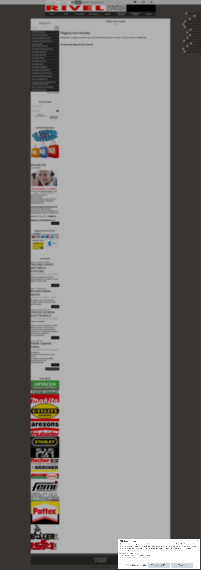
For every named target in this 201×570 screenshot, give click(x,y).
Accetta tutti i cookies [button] (182, 565)
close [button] (197, 540)
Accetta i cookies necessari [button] (159, 565)
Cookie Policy (124, 553)
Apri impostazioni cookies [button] (136, 565)
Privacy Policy (133, 553)
